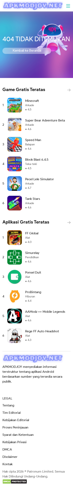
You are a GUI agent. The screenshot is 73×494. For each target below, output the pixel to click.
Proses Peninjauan (15, 427)
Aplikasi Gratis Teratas (25, 222)
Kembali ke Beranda (27, 50)
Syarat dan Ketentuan (18, 435)
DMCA (7, 449)
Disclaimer (9, 457)
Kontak (7, 464)
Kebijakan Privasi (14, 442)
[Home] (32, 5)
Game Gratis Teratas (23, 89)
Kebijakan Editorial (15, 420)
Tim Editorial (11, 413)
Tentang (8, 405)
